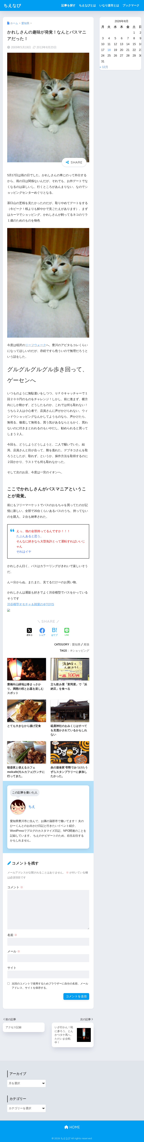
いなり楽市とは (109, 5)
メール (13, 951)
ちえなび (12, 5)
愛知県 (76, 644)
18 (109, 50)
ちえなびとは (87, 5)
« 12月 (104, 67)
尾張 (86, 644)
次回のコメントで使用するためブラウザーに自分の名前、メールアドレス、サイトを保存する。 (50, 985)
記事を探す (68, 5)
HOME (74, 1127)
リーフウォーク (35, 345)
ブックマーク (131, 5)
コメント (15, 887)
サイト (11, 967)
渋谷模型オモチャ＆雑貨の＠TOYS (30, 604)
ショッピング (80, 650)
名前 (12, 935)
